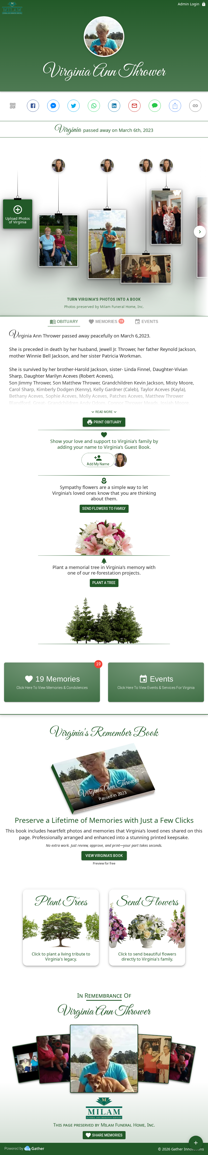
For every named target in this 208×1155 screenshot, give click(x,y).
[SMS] (155, 106)
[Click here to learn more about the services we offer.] (104, 1109)
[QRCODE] (13, 106)
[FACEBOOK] (33, 106)
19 (98, 664)
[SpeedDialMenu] (196, 1143)
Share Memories (107, 1135)
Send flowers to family (104, 508)
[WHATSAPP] (94, 106)
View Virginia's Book (104, 856)
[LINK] (195, 106)
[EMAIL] (134, 106)
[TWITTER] (73, 106)
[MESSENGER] (53, 106)
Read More (104, 412)
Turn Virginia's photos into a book (104, 299)
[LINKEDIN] (114, 106)
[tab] (64, 321)
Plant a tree (103, 583)
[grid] (104, 235)
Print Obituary (107, 422)
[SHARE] (175, 106)
